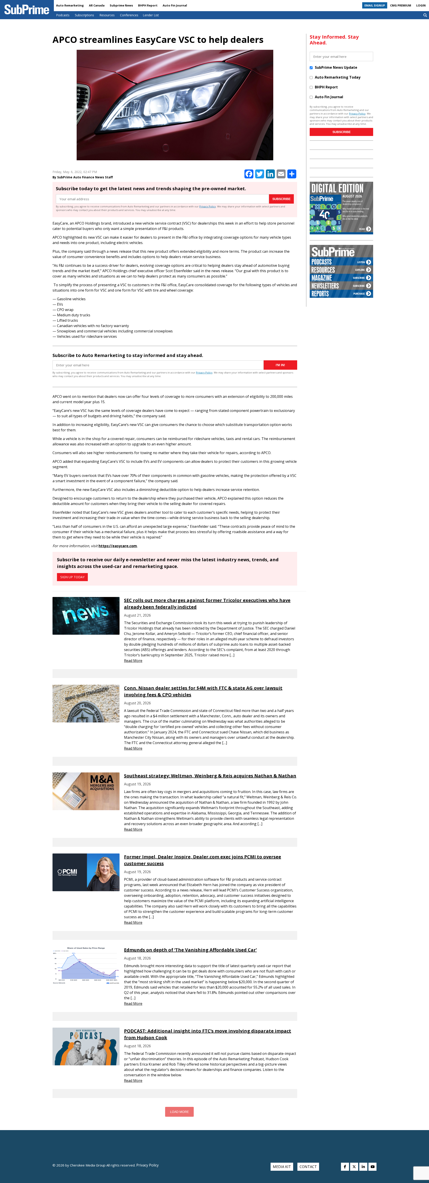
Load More (179, 1112)
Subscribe (281, 199)
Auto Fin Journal (175, 5)
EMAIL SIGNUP (374, 5)
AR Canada (97, 5)
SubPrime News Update (336, 67)
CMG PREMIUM (400, 5)
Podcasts (62, 15)
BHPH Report (148, 5)
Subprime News (121, 5)
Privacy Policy (207, 206)
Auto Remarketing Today (337, 77)
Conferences (129, 15)
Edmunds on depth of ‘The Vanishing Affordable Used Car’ (190, 950)
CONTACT (308, 1166)
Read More (133, 660)
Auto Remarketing (70, 5)
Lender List (151, 15)
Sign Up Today (72, 577)
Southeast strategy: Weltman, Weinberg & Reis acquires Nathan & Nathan (210, 776)
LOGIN (421, 5)
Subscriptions (84, 15)
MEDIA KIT (282, 1166)
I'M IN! (280, 365)
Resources (107, 15)
